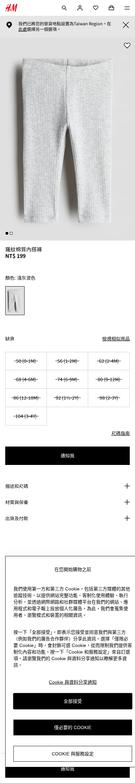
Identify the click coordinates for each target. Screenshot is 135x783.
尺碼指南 (120, 433)
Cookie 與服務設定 (73, 753)
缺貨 (9, 338)
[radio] (15, 301)
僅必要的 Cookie (72, 727)
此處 (22, 29)
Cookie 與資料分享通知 (73, 682)
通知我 (67, 455)
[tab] (7, 233)
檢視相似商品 (116, 338)
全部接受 (73, 701)
